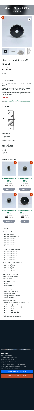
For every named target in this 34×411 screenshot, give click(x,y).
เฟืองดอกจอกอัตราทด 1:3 (10, 257)
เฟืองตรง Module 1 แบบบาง (23, 101)
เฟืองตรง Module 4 (9, 246)
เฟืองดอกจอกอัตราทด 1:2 (10, 255)
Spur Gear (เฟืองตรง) (11, 101)
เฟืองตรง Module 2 (9, 240)
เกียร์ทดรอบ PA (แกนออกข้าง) (12, 305)
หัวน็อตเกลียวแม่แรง (9, 285)
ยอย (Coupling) (7, 289)
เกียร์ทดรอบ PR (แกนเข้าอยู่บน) (12, 311)
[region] (17, 365)
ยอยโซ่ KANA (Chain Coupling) (12, 295)
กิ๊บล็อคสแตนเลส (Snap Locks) (12, 316)
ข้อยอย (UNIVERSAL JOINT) (11, 291)
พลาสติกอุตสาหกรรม (9, 300)
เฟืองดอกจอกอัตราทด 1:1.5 (11, 253)
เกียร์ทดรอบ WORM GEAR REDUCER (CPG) (16, 303)
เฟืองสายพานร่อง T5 (9, 271)
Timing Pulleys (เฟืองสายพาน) (12, 263)
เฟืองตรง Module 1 (9, 234)
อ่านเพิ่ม (25, 221)
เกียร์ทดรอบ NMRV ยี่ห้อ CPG (11, 313)
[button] (29, 19)
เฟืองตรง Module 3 (9, 244)
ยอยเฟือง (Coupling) (9, 293)
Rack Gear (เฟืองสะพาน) (10, 276)
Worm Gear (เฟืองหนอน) (10, 274)
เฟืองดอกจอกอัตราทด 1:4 (10, 259)
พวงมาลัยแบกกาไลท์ (9, 281)
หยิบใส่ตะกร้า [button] (9, 189)
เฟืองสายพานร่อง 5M (9, 269)
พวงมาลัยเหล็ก (7, 279)
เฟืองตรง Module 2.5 (9, 242)
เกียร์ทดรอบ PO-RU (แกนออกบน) (12, 309)
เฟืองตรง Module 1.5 (9, 238)
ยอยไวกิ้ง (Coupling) (9, 297)
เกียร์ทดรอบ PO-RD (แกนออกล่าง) (13, 307)
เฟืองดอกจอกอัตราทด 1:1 (10, 251)
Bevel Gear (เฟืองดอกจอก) (11, 249)
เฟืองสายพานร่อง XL (9, 265)
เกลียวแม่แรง (7, 283)
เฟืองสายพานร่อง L (9, 267)
